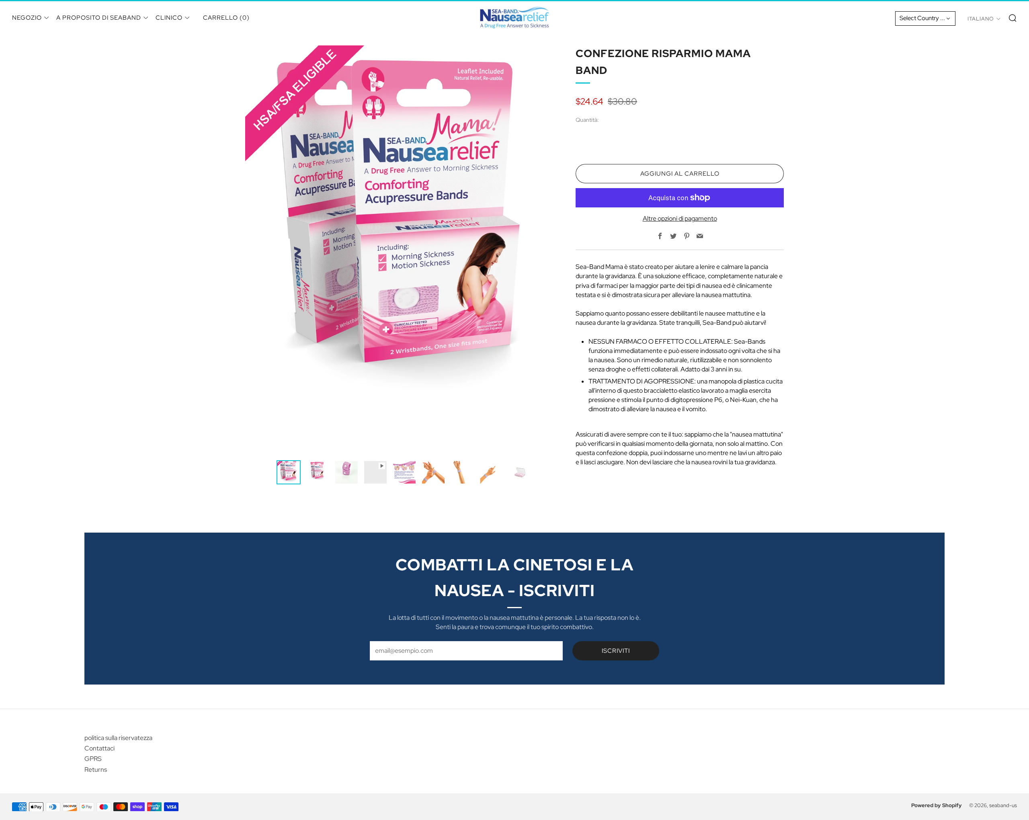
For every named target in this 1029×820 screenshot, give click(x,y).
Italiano (981, 18)
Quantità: (587, 120)
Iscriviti (616, 651)
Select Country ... (922, 18)
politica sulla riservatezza (118, 738)
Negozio (27, 18)
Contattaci (99, 748)
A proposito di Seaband (98, 18)
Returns (95, 769)
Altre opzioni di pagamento (680, 218)
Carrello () (226, 18)
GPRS (93, 758)
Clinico (169, 18)
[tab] (289, 472)
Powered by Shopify (936, 805)
